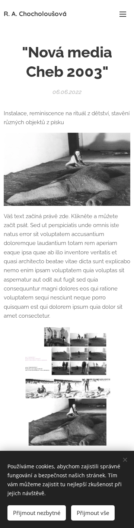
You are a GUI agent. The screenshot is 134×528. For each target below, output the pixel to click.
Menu (122, 13)
